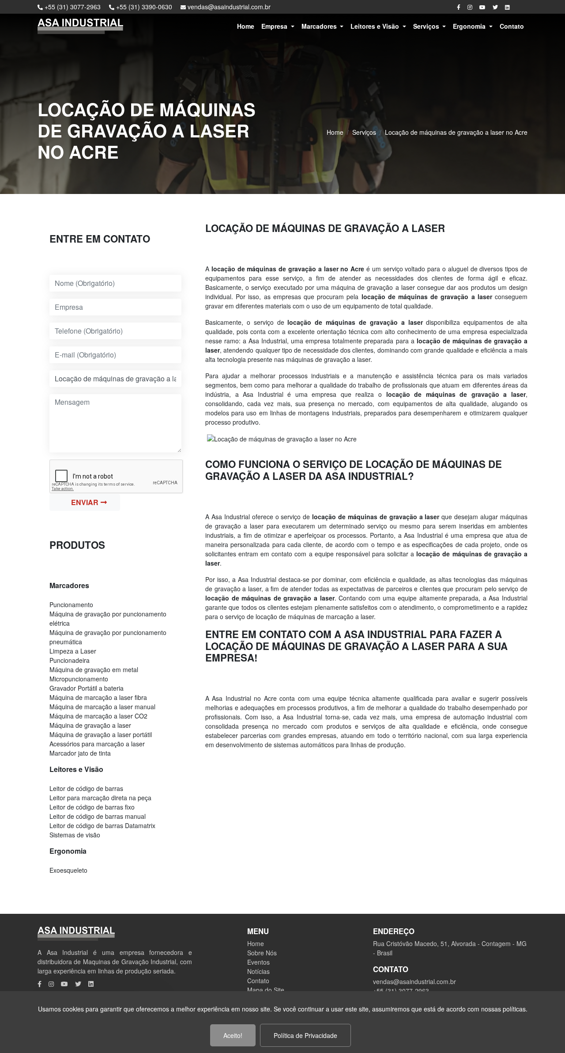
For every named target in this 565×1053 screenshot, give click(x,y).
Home (245, 26)
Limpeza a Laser (72, 650)
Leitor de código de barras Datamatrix (102, 825)
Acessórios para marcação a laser (97, 743)
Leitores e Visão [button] (375, 26)
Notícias (258, 971)
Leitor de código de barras (86, 788)
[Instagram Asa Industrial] (469, 6)
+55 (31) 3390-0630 (143, 6)
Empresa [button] (275, 26)
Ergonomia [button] (470, 26)
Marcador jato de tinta (80, 753)
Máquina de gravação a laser (90, 725)
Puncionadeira (69, 660)
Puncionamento (71, 604)
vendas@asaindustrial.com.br (228, 6)
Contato (512, 26)
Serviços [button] (427, 26)
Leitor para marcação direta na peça (100, 797)
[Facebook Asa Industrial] (458, 6)
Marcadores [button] (320, 26)
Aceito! (232, 1035)
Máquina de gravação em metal (93, 669)
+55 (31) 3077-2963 (72, 6)
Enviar (84, 502)
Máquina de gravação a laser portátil (100, 734)
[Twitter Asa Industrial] (495, 6)
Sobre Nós (262, 952)
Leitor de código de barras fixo (92, 806)
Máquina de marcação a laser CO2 (98, 715)
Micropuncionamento (78, 678)
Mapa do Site (265, 989)
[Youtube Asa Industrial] (482, 6)
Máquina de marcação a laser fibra (98, 697)
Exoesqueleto (68, 870)
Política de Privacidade (305, 1035)
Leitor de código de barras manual (97, 816)
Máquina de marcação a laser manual (102, 706)
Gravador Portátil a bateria (86, 688)
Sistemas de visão (74, 834)
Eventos (258, 962)
